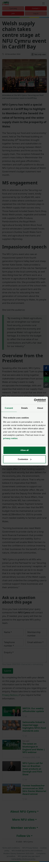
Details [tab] (24, 408)
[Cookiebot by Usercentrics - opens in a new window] (34, 400)
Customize (23, 459)
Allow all (24, 450)
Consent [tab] (9, 408)
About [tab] (40, 408)
